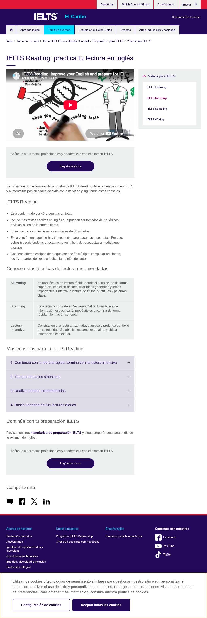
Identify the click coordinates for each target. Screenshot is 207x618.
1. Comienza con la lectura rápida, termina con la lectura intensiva (72, 365)
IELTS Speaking (157, 108)
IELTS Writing (155, 119)
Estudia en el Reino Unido (95, 29)
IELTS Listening (157, 87)
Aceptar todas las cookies (101, 605)
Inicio (11, 29)
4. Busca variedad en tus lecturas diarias (52, 407)
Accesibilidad (14, 541)
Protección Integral (18, 567)
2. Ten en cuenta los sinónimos (44, 379)
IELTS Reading (157, 98)
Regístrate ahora (70, 166)
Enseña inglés (115, 528)
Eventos (125, 29)
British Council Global (135, 4)
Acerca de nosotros (19, 528)
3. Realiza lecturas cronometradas (47, 393)
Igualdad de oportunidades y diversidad (24, 549)
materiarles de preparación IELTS (56, 432)
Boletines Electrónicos (186, 17)
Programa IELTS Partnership (74, 536)
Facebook (169, 537)
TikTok (167, 554)
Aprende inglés (30, 29)
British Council (18, 16)
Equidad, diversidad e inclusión (26, 561)
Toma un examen (59, 29)
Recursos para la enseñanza (124, 536)
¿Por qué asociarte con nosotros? (77, 541)
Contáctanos (166, 4)
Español (106, 4)
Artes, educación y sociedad (157, 29)
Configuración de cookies (41, 605)
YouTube (168, 545)
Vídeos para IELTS (161, 76)
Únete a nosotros (67, 528)
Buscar (198, 5)
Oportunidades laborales (22, 556)
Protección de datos (19, 536)
